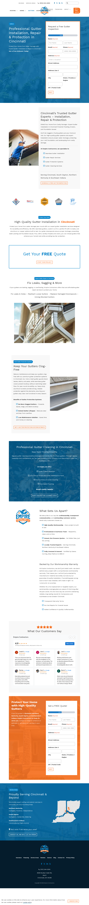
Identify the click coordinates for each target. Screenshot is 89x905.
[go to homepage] (44, 849)
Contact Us (61, 857)
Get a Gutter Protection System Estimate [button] (30, 427)
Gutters (31, 10)
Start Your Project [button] (44, 262)
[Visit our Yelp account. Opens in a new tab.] (61, 3)
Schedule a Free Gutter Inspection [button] (54, 183)
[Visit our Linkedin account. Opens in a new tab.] (59, 3)
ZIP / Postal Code (54, 87)
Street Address (53, 63)
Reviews (21, 3)
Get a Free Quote (77, 10)
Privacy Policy (70, 857)
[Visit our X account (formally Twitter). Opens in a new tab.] (57, 3)
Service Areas (30, 3)
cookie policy (27, 902)
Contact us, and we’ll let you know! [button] (23, 834)
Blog (54, 857)
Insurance (49, 9)
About (66, 9)
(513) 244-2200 (44, 3)
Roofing (13, 10)
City (49, 78)
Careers (49, 857)
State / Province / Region (69, 79)
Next (50, 92)
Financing (58, 9)
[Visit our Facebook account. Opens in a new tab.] (54, 3)
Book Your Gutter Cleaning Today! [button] (44, 495)
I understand (73, 901)
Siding (22, 10)
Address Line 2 (53, 70)
